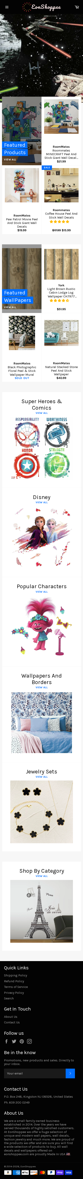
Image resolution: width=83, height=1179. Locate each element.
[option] (41, 58)
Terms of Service (16, 987)
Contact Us (12, 1022)
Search (9, 998)
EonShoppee (28, 1166)
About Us (10, 1017)
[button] (60, 222)
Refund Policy (14, 981)
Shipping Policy (15, 975)
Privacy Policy (14, 993)
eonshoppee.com (16, 1154)
